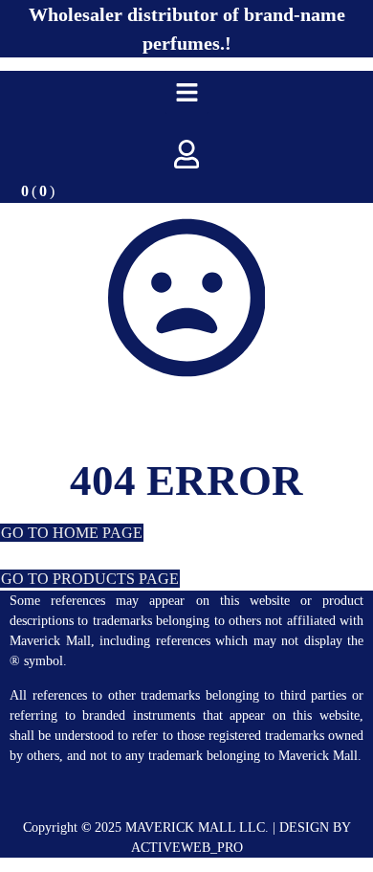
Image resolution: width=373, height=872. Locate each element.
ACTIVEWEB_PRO (187, 847)
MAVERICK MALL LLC (195, 827)
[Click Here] (186, 92)
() (38, 191)
